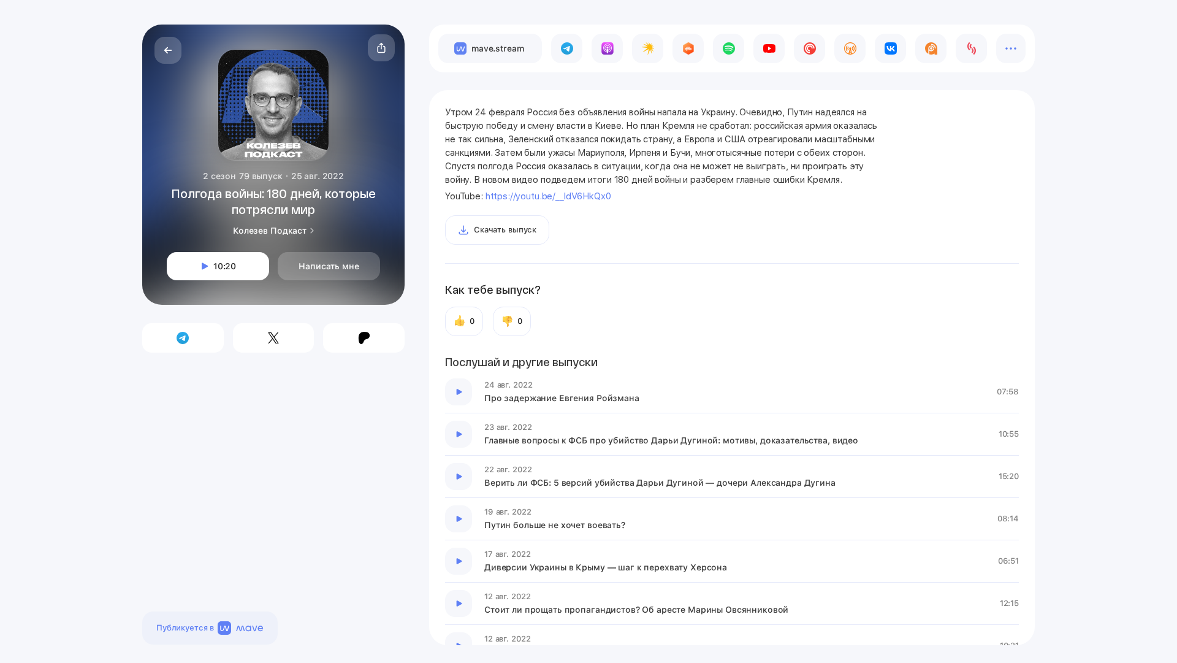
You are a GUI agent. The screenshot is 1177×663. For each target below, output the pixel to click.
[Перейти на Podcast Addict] (931, 48)
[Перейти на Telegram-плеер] (566, 48)
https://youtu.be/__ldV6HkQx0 (548, 196)
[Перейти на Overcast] (850, 48)
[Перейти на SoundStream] (971, 48)
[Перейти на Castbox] (688, 48)
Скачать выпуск (505, 229)
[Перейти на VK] (890, 48)
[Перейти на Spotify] (728, 48)
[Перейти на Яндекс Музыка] (647, 48)
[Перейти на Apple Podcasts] (607, 48)
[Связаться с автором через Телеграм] (183, 338)
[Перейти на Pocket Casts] (809, 48)
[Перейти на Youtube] (769, 48)
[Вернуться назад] (167, 50)
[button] (381, 47)
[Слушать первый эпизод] (458, 391)
